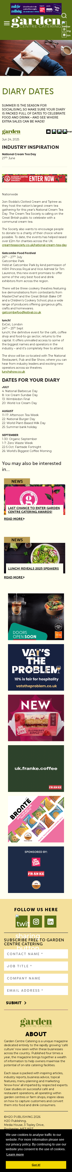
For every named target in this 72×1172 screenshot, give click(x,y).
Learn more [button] (15, 1154)
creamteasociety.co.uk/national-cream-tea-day (34, 245)
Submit (13, 1002)
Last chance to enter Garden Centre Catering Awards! (34, 510)
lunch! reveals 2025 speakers (33, 568)
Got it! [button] (36, 1164)
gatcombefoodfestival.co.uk (21, 312)
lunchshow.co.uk (13, 371)
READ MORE (13, 519)
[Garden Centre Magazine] (36, 23)
